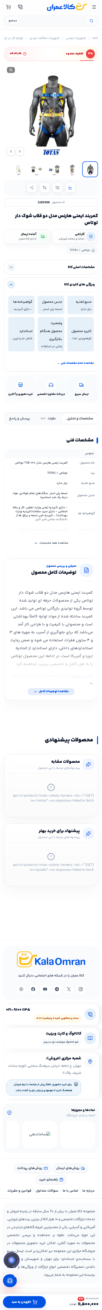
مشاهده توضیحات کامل (54, 691)
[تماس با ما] (20, 6)
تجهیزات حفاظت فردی (44, 38)
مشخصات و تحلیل (80, 418)
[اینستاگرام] (81, 989)
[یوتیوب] (45, 989)
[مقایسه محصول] (44, 187)
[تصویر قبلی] (20, 151)
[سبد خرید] (8, 6)
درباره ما (88, 1190)
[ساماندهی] (39, 1134)
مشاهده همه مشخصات (53, 543)
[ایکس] (69, 989)
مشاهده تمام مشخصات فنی (75, 363)
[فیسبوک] (33, 989)
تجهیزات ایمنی (76, 38)
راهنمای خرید (48, 1179)
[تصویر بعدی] (11, 151)
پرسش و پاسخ (19, 418)
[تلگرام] (57, 989)
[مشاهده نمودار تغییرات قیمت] (70, 187)
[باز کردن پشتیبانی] (10, 1280)
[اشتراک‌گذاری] (31, 187)
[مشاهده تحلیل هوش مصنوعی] (11, 1260)
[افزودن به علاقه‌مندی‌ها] (57, 187)
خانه (95, 38)
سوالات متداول (47, 1190)
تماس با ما (70, 1190)
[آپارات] (21, 989)
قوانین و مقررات (19, 1190)
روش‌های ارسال (67, 1168)
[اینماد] (77, 1134)
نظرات (48, 418)
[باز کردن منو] (94, 7)
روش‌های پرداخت (29, 1168)
